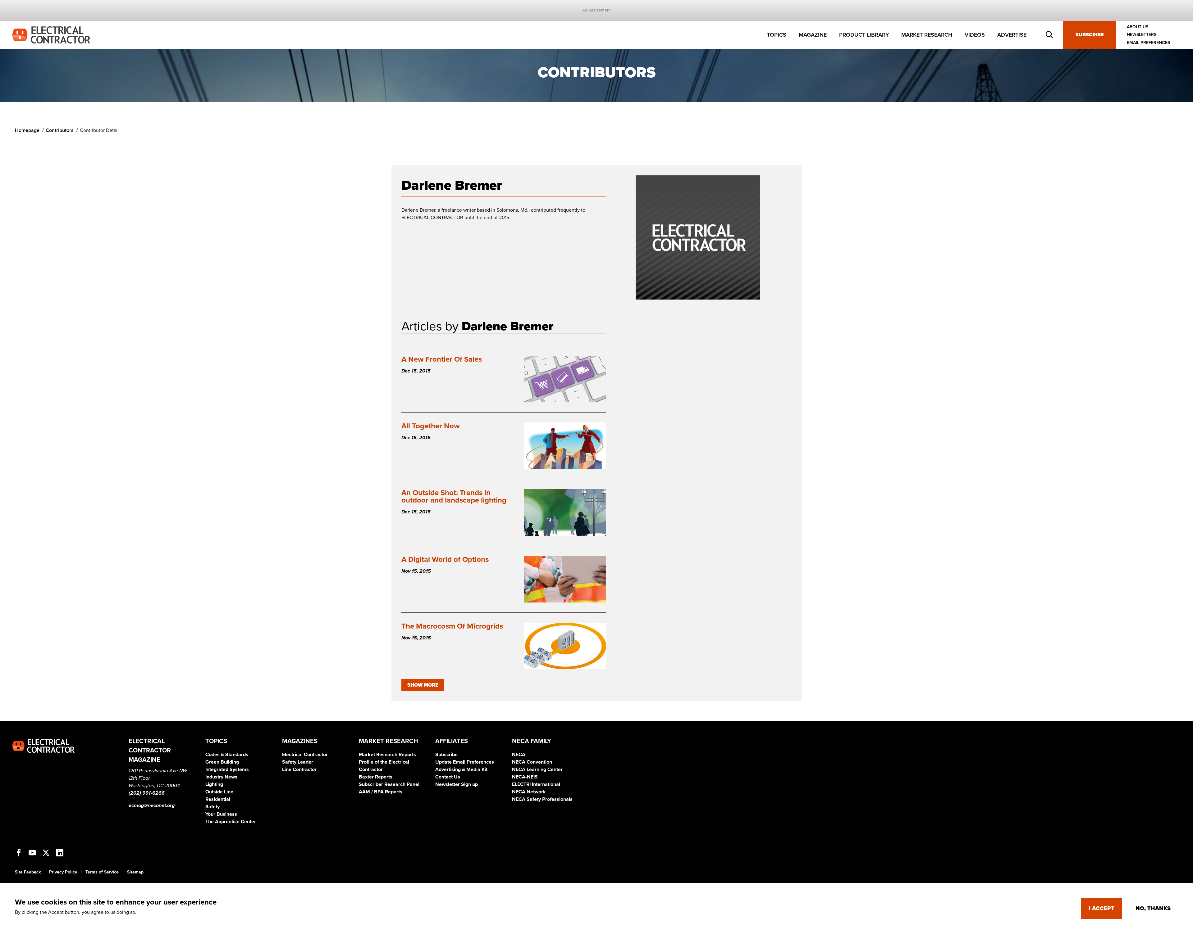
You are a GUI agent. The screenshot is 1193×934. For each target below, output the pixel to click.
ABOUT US (1137, 26)
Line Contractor (299, 769)
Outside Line (219, 792)
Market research (926, 34)
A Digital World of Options (445, 559)
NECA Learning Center (537, 769)
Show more (422, 685)
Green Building (222, 762)
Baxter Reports (375, 777)
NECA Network (529, 792)
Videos (975, 34)
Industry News (221, 777)
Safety (212, 807)
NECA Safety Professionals (542, 799)
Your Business (221, 814)
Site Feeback (28, 872)
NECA (518, 754)
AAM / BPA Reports (380, 792)
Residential (217, 799)
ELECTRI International (536, 784)
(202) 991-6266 (147, 793)
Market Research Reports (387, 754)
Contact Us (447, 777)
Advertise (1011, 34)
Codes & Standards (226, 754)
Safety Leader (297, 762)
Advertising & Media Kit (461, 769)
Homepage (27, 130)
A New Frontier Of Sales (441, 359)
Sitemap (135, 872)
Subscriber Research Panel (389, 784)
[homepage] (51, 34)
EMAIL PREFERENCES (1148, 42)
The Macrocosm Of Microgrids (452, 626)
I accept (1101, 908)
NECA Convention (532, 762)
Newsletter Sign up (456, 784)
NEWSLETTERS (1141, 35)
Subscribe (1090, 35)
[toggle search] (1049, 34)
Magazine (813, 34)
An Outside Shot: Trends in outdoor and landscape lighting (453, 496)
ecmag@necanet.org (152, 805)
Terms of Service (102, 872)
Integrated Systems (227, 769)
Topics (776, 34)
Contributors (60, 130)
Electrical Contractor (305, 754)
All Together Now (430, 426)
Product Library (864, 34)
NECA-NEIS (525, 777)
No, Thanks (1153, 908)
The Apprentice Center (230, 822)
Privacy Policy (63, 872)
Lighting (214, 784)
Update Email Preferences (464, 762)
